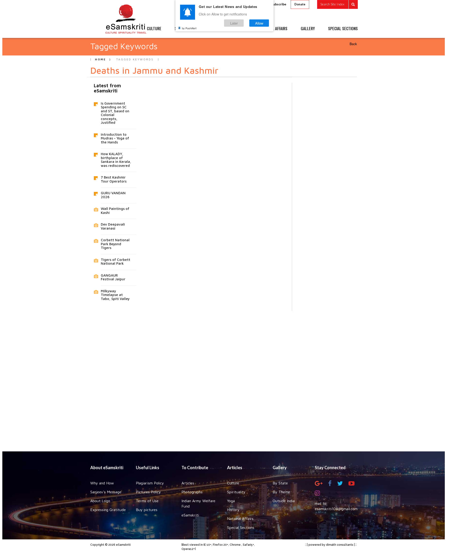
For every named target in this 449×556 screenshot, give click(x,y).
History (233, 510)
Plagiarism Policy (150, 483)
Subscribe (278, 4)
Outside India (284, 501)
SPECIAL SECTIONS (343, 28)
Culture (233, 483)
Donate (299, 4)
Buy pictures (146, 510)
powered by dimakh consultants (331, 544)
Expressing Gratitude (108, 510)
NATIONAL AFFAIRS (273, 28)
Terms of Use (147, 501)
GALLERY (308, 28)
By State (280, 483)
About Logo (100, 501)
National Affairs (240, 518)
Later (234, 23)
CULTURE (154, 28)
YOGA (214, 28)
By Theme (281, 492)
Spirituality (236, 492)
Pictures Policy (148, 492)
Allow (259, 23)
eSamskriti (190, 515)
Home (100, 59)
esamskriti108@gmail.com (336, 509)
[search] (337, 4)
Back (353, 43)
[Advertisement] (223, 377)
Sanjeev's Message (105, 492)
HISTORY (238, 28)
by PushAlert (189, 28)
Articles (187, 483)
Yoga (231, 501)
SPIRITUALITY (185, 28)
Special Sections (240, 527)
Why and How (102, 483)
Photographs (192, 492)
